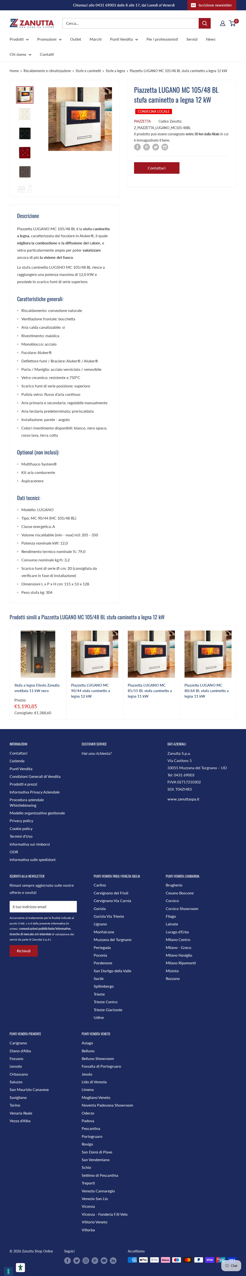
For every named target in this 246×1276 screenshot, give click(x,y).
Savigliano (18, 1097)
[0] (232, 23)
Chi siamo (18, 54)
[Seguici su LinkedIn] (113, 1260)
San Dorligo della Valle (112, 970)
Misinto (172, 970)
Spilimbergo (104, 986)
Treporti (88, 1183)
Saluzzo (16, 1081)
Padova (88, 1120)
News (210, 39)
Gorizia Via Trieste (109, 916)
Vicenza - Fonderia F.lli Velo (105, 1214)
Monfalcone (104, 931)
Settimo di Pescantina (100, 1175)
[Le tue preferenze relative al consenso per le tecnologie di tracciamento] (8, 1271)
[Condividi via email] (164, 146)
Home (14, 71)
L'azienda (17, 760)
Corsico (172, 900)
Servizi (191, 39)
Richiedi (24, 950)
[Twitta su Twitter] (155, 146)
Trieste (99, 994)
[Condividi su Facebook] (137, 146)
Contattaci (157, 168)
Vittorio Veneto (94, 1222)
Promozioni (46, 39)
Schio (86, 1167)
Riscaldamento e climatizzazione (47, 71)
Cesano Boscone (180, 893)
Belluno (88, 1050)
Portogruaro (92, 1136)
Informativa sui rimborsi (30, 844)
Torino (15, 1105)
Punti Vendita (121, 39)
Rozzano (173, 978)
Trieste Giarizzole (108, 1009)
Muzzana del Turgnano (112, 939)
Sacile (99, 978)
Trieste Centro (105, 1001)
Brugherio (174, 885)
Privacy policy (21, 820)
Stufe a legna (115, 71)
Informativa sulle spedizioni (32, 859)
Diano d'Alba (20, 1050)
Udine (99, 1017)
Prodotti (17, 39)
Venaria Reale (21, 1113)
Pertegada (102, 947)
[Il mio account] (222, 23)
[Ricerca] (205, 23)
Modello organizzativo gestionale (37, 813)
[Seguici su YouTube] (104, 1260)
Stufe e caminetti (88, 71)
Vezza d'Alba (20, 1120)
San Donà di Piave (97, 1152)
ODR (14, 851)
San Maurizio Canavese (29, 1089)
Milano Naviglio (179, 955)
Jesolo (87, 1074)
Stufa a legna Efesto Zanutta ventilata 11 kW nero (37, 688)
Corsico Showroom (182, 908)
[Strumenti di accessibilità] (20, 1267)
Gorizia (100, 908)
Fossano (16, 1058)
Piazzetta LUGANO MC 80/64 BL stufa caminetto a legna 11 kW (206, 691)
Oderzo (88, 1113)
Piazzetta (142, 121)
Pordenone (103, 962)
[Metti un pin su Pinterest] (146, 146)
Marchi (96, 39)
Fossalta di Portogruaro (101, 1066)
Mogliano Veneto (96, 1097)
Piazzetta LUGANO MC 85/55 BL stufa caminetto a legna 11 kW (150, 691)
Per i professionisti (162, 39)
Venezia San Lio (95, 1198)
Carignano (18, 1043)
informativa (58, 923)
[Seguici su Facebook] (67, 1260)
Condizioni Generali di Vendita (35, 776)
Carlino (100, 885)
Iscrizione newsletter (215, 5)
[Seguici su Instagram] (85, 1260)
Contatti (47, 54)
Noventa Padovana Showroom (107, 1105)
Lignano (100, 924)
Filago (171, 916)
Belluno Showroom (98, 1058)
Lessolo (16, 1066)
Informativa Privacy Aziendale (35, 792)
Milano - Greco (178, 947)
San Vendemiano (96, 1159)
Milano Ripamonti (181, 962)
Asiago (87, 1043)
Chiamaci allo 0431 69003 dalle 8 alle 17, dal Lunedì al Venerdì (124, 5)
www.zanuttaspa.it (183, 799)
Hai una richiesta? (97, 753)
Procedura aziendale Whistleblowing (27, 802)
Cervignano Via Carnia (112, 900)
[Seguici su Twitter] (76, 1260)
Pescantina (91, 1128)
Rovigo (87, 1144)
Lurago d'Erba (177, 931)
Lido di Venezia (94, 1081)
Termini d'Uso (21, 836)
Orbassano (19, 1074)
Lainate (172, 924)
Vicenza (88, 1206)
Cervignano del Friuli (111, 893)
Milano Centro (178, 939)
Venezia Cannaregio (98, 1191)
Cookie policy (21, 828)
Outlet (75, 39)
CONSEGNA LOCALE (154, 111)
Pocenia (100, 955)
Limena (88, 1089)
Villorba (88, 1229)
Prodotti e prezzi (23, 784)
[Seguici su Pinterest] (95, 1260)
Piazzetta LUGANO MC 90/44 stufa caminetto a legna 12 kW (90, 691)
